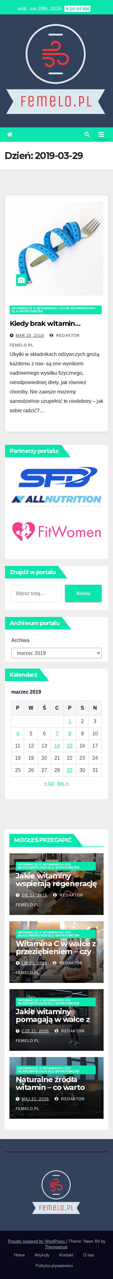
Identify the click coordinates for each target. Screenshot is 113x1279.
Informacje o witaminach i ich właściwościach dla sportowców (53, 309)
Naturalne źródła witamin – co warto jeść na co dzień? (50, 1087)
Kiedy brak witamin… (45, 323)
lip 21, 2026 (34, 963)
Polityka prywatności (54, 1265)
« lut (49, 783)
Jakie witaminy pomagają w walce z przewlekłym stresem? (52, 1023)
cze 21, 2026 (35, 1031)
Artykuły (42, 1255)
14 (57, 745)
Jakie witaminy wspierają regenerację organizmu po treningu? (56, 887)
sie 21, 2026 (34, 895)
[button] (86, 134)
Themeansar (56, 1247)
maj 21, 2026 (35, 1099)
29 (70, 770)
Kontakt (66, 1255)
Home (19, 1255)
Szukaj (83, 593)
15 (70, 745)
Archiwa (20, 640)
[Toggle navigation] (101, 134)
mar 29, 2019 (30, 335)
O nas (88, 1255)
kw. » (63, 783)
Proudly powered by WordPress (37, 1241)
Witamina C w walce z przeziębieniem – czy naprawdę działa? (56, 951)
